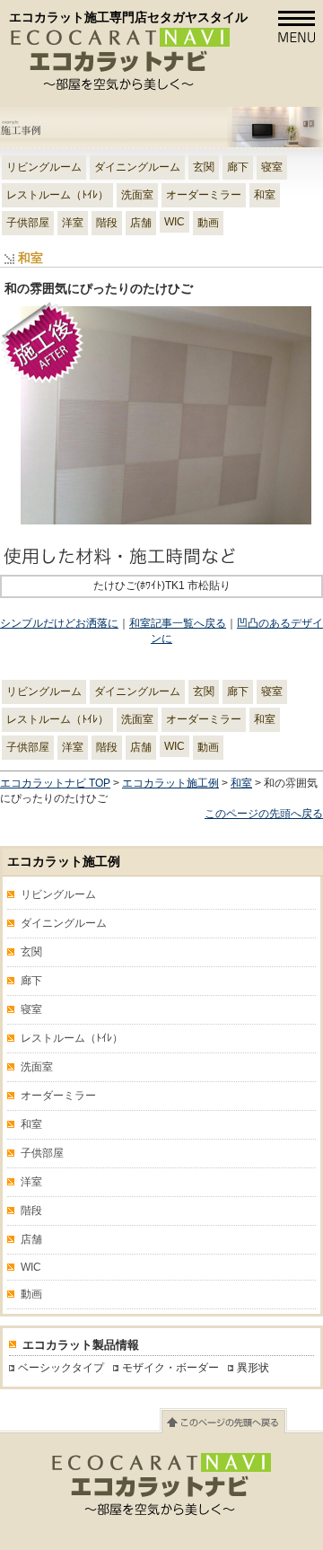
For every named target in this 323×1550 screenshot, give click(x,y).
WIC (174, 222)
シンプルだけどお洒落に (59, 623)
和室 (264, 195)
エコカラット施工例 (170, 783)
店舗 (141, 222)
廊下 (238, 167)
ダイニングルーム (137, 167)
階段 (107, 222)
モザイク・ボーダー (170, 1367)
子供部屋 (27, 222)
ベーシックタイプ (61, 1367)
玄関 (203, 167)
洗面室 (137, 195)
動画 (208, 222)
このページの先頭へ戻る (264, 813)
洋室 (72, 222)
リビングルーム (44, 167)
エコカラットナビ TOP (55, 783)
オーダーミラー (203, 195)
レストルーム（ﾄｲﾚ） (57, 195)
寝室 (272, 167)
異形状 (253, 1367)
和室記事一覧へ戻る (177, 623)
